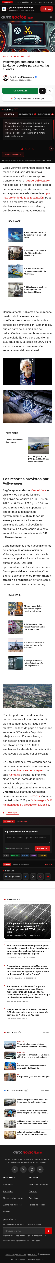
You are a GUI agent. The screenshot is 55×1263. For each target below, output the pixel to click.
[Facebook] (14, 1169)
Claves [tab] (9, 114)
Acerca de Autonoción (39, 1184)
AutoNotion (8, 1191)
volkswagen (12, 813)
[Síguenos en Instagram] (40, 876)
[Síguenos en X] (33, 876)
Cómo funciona (46, 160)
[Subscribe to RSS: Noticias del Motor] (28, 56)
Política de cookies (37, 1205)
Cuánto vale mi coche (12, 1205)
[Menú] (52, 17)
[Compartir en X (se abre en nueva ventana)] (42, 91)
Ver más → (47, 1032)
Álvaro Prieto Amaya (24, 77)
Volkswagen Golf (41, 800)
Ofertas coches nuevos (13, 1198)
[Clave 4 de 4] (33, 149)
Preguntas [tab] (27, 114)
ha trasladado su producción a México (26, 804)
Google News (14, 876)
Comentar (42, 848)
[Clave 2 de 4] (26, 149)
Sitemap (6, 1211)
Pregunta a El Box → (13, 154)
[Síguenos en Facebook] (26, 876)
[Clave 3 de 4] (29, 149)
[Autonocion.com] (17, 16)
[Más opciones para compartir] (50, 91)
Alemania (14, 774)
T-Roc (37, 796)
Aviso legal (33, 1198)
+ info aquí (35, 1241)
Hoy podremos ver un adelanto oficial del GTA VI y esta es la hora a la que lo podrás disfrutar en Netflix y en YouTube (27, 1012)
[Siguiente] (51, 148)
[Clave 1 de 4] (22, 149)
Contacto (33, 1191)
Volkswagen (42, 180)
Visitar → (48, 864)
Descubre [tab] (45, 114)
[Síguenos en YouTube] (48, 876)
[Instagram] (31, 1169)
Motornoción (8, 1184)
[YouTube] (40, 1169)
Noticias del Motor (13, 57)
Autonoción (10, 1254)
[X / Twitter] (23, 1169)
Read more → (46, 1090)
